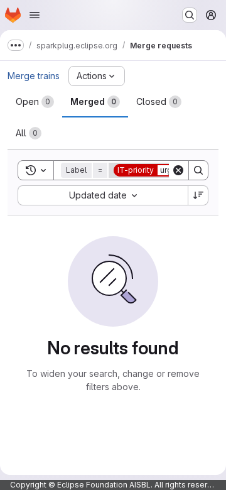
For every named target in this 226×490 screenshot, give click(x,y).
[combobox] (103, 195)
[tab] (35, 101)
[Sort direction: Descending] (198, 195)
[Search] (198, 170)
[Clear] (178, 170)
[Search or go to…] (189, 15)
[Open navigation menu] (34, 15)
